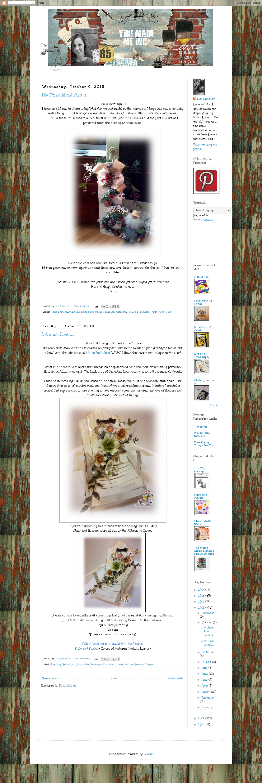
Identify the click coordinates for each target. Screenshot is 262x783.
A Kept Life (201, 277)
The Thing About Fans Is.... (65, 94)
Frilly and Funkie (87, 649)
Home (113, 678)
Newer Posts (50, 678)
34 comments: (82, 658)
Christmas (96, 311)
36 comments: (82, 306)
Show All (213, 405)
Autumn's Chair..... (57, 334)
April (205, 685)
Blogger (149, 754)
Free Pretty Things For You (204, 444)
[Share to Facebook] (114, 306)
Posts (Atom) (67, 685)
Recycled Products (138, 311)
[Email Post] (96, 306)
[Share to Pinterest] (118, 306)
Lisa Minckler (206, 99)
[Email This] (103, 306)
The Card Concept (200, 469)
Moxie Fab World (98, 353)
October (207, 622)
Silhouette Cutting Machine (117, 664)
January (207, 707)
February (208, 698)
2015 (201, 595)
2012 (201, 718)
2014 (201, 601)
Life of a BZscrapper (201, 355)
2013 (201, 608)
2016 (201, 590)
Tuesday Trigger (144, 664)
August (207, 662)
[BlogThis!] (107, 306)
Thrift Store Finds (160, 311)
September (208, 652)
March (206, 692)
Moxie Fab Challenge (89, 664)
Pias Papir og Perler (203, 302)
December (208, 613)
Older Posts (176, 678)
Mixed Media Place (202, 522)
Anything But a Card (76, 311)
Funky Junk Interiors (202, 434)
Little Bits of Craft (202, 328)
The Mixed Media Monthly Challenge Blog (204, 551)
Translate (207, 219)
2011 (201, 724)
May (205, 680)
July (205, 668)
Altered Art (57, 311)
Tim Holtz (200, 426)
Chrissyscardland (204, 381)
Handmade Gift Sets (114, 311)
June (205, 674)
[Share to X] (111, 306)
